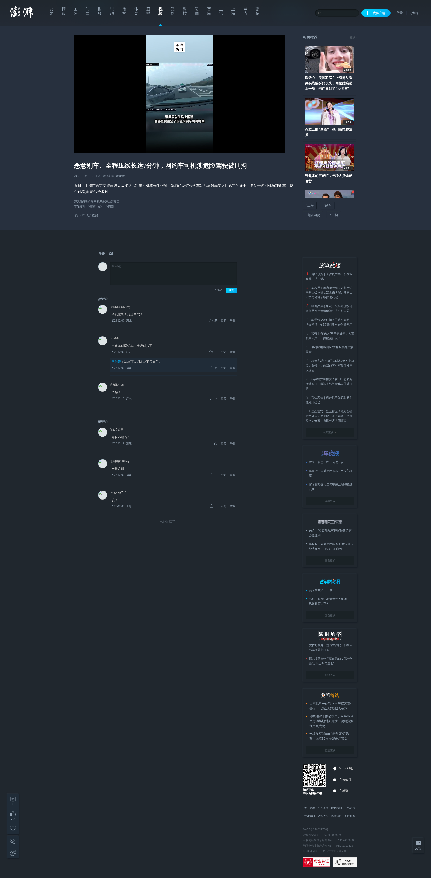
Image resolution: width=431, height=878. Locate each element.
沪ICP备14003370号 (315, 829)
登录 (400, 13)
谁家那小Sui (117, 384)
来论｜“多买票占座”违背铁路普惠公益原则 (330, 533)
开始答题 (330, 675)
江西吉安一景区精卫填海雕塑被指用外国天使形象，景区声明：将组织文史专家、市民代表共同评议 (329, 416)
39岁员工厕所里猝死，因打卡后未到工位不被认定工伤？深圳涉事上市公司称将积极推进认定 (329, 292)
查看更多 (330, 500)
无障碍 (413, 13)
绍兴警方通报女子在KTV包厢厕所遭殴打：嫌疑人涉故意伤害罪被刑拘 (329, 384)
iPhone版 (345, 779)
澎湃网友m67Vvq (120, 307)
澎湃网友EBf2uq (119, 461)
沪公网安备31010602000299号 (322, 835)
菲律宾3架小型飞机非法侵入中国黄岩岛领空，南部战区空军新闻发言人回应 (330, 365)
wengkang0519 (118, 492)
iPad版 (343, 790)
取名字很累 (116, 429)
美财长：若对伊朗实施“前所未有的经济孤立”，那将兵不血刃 (331, 546)
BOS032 (114, 338)
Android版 (346, 768)
